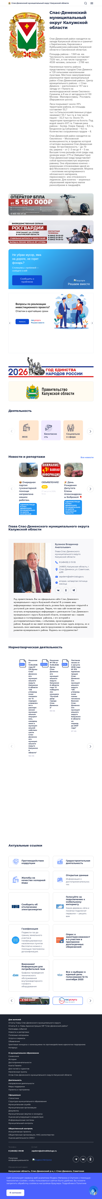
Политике (81, 1183)
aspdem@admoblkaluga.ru (44, 1151)
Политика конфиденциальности (18, 1159)
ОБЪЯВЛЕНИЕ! (50, 482)
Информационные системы (21, 1120)
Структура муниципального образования (27, 1101)
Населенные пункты (17, 1072)
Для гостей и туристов (18, 1069)
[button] (90, 431)
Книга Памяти (14, 1065)
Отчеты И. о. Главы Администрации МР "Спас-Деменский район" (38, 1026)
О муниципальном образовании (23, 1053)
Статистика (13, 1098)
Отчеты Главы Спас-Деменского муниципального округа (34, 1023)
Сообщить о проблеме (27, 280)
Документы (13, 1111)
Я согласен (15, 1193)
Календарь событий (17, 1029)
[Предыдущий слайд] (9, 323)
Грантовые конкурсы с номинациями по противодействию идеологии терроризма (46, 1044)
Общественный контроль (20, 1129)
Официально (14, 1095)
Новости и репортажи (18, 1032)
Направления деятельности (21, 1083)
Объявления (14, 1041)
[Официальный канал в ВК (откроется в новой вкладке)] (83, 1159)
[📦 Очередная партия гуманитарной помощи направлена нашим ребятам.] (28, 469)
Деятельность (15, 1080)
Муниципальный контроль (20, 1123)
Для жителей (14, 1020)
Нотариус (12, 1048)
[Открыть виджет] (93, 1190)
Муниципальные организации (22, 1107)
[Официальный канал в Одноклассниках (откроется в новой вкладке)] (90, 1159)
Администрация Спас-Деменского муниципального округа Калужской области (27, 510)
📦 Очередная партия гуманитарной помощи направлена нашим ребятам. (27, 491)
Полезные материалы (18, 1035)
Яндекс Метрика (58, 1178)
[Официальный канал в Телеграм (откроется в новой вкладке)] (76, 1159)
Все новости (87, 457)
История (12, 1059)
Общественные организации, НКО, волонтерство (31, 1135)
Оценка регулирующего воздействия (25, 1117)
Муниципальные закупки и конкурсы (25, 1114)
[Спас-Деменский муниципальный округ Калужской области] (27, 35)
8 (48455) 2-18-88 (16, 1151)
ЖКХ (45, 487)
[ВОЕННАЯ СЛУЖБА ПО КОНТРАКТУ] (51, 204)
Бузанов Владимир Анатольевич (66, 546)
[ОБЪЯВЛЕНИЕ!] (51, 469)
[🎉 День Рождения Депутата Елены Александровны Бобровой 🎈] (73, 469)
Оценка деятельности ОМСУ (21, 1138)
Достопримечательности (19, 1062)
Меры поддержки (16, 1086)
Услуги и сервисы (16, 1038)
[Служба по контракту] (34, 1000)
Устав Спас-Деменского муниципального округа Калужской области (40, 1075)
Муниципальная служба (19, 1104)
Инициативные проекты (19, 1132)
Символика (13, 1056)
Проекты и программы (19, 1090)
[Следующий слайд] (92, 323)
